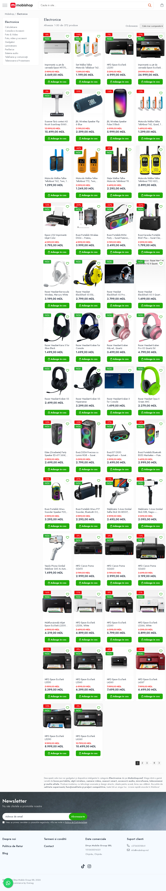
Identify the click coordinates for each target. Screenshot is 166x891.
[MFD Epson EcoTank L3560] (88, 661)
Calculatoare (11, 27)
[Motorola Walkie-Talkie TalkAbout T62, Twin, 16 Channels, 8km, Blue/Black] (57, 160)
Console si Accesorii (14, 30)
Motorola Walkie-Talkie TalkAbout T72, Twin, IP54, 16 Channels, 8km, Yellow (87, 180)
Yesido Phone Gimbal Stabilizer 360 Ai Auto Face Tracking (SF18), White (55, 567)
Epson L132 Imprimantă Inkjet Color (55, 236)
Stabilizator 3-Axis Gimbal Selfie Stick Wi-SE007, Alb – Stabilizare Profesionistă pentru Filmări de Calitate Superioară (119, 510)
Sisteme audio (11, 53)
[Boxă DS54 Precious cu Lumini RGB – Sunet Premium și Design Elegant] (88, 434)
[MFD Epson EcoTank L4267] (150, 661)
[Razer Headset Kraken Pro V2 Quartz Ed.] (150, 327)
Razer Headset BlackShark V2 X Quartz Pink (149, 293)
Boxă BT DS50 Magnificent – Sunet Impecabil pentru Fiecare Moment (118, 454)
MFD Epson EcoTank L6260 (85, 737)
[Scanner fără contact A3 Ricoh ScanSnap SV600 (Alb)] (57, 103)
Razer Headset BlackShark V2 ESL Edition (85, 293)
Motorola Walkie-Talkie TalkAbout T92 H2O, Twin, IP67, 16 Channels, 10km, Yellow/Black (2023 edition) (150, 180)
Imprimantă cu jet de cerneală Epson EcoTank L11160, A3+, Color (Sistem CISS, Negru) (149, 66)
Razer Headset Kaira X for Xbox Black (57, 347)
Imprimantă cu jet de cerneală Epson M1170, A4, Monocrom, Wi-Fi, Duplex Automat (56, 66)
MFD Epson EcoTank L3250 (116, 66)
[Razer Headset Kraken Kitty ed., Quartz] (119, 327)
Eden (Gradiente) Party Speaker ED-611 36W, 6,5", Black (55, 454)
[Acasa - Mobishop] (21, 5)
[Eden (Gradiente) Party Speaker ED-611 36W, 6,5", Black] (57, 434)
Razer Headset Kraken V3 (57, 398)
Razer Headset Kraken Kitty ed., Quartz (117, 347)
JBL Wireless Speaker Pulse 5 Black (117, 123)
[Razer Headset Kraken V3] (57, 380)
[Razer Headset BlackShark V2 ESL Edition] (88, 273)
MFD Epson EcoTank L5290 (54, 737)
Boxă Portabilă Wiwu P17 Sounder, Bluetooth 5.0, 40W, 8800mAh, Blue (88, 510)
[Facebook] (77, 866)
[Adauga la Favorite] (67, 36)
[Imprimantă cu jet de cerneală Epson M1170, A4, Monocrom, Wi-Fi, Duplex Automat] (57, 46)
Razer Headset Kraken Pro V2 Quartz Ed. (148, 347)
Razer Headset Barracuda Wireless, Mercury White (57, 293)
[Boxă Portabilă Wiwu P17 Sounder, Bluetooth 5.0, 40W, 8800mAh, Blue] (88, 491)
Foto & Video (11, 34)
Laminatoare (11, 45)
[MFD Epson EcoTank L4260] (119, 661)
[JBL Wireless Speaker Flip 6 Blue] (88, 103)
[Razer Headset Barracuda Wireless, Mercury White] (57, 273)
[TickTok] (83, 866)
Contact (49, 846)
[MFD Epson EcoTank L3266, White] (150, 604)
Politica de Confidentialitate (76, 822)
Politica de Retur (12, 846)
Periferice (9, 49)
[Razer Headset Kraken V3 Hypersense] (88, 380)
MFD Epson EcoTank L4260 (116, 681)
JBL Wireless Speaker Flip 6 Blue (87, 123)
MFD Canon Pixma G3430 (147, 567)
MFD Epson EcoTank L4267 (147, 681)
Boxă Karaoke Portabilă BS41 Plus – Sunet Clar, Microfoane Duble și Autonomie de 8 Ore (149, 236)
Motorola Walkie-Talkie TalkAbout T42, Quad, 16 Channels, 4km (150, 123)
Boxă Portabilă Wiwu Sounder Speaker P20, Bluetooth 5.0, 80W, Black (55, 510)
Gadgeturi (10, 42)
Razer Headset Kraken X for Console (118, 400)
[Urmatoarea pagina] (159, 763)
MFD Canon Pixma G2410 (85, 567)
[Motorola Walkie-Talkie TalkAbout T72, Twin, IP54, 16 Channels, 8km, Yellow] (88, 160)
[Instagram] (89, 866)
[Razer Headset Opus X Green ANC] (150, 380)
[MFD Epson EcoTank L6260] (88, 718)
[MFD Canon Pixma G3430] (150, 547)
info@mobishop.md (139, 850)
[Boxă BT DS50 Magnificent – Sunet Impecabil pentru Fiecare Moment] (119, 434)
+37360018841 (138, 845)
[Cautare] (150, 5)
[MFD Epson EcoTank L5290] (57, 718)
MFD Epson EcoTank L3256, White (85, 624)
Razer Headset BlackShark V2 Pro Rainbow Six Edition (116, 293)
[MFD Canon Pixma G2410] (88, 547)
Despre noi (9, 839)
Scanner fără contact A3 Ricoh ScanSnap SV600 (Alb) (56, 123)
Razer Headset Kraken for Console (88, 347)
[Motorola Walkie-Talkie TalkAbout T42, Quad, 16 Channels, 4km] (150, 103)
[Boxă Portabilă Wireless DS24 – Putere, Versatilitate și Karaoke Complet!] (88, 217)
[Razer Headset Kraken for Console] (88, 327)
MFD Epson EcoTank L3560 (85, 681)
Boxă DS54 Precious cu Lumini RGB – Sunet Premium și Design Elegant (87, 454)
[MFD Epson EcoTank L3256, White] (88, 604)
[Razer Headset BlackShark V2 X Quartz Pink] (150, 273)
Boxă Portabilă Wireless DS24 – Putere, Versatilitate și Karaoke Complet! (87, 236)
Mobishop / (10, 14)
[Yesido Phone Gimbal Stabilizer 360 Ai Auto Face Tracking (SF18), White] (57, 547)
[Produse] (5, 5)
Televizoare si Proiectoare (17, 60)
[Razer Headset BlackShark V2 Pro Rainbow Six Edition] (119, 273)
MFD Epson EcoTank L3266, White (147, 624)
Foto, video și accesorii (16, 38)
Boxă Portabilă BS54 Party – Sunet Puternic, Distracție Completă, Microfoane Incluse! (118, 236)
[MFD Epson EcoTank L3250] (119, 46)
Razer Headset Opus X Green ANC (149, 400)
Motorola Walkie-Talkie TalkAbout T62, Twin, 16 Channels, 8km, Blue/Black (56, 180)
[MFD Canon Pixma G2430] (119, 547)
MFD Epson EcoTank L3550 (54, 681)
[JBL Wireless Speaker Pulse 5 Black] (119, 103)
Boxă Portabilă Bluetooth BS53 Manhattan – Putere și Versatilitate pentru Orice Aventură (150, 454)
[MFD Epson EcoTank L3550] (57, 661)
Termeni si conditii (55, 839)
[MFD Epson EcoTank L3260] (119, 604)
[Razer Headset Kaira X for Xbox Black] (57, 327)
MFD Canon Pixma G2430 (116, 567)
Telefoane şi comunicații (16, 57)
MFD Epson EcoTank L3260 (116, 624)
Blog (5, 853)
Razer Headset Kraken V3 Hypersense (88, 400)
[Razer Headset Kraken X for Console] (119, 380)
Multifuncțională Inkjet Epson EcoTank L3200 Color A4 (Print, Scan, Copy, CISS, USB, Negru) (57, 624)
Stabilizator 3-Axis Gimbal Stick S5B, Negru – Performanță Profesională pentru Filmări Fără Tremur (150, 510)
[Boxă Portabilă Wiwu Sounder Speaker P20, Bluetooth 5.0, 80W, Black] (57, 491)
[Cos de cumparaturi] (162, 5)
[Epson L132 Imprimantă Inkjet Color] (57, 217)
